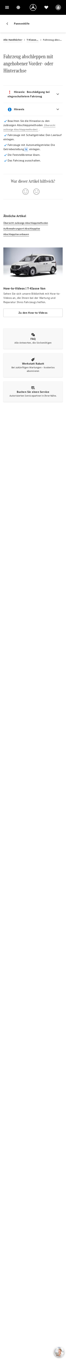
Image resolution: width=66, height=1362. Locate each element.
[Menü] (7, 7)
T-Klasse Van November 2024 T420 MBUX (33, 40)
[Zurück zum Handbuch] (8, 23)
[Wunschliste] (46, 7)
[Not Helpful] (36, 191)
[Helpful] (25, 191)
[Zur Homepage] (33, 7)
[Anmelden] (58, 7)
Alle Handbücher (12, 40)
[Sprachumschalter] (18, 7)
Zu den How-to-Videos (33, 313)
